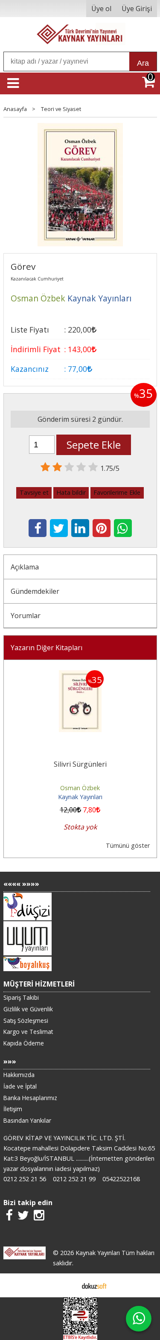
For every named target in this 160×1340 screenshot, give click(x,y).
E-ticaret (66, 1285)
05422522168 (121, 1179)
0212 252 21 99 (74, 1179)
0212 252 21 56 (24, 1179)
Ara (143, 63)
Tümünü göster (128, 845)
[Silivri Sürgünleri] (80, 675)
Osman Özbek (80, 788)
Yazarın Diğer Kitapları (46, 647)
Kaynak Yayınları (80, 797)
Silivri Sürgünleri (80, 764)
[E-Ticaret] (94, 1285)
